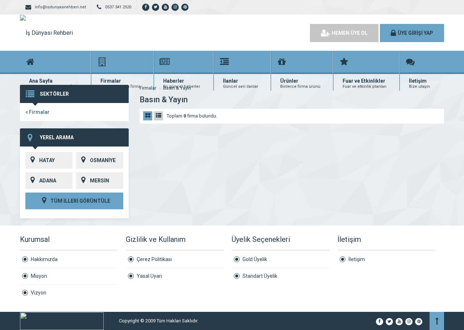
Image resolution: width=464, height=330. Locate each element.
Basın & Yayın (177, 88)
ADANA (47, 180)
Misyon (39, 276)
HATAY (47, 160)
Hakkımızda (44, 259)
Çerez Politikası (154, 259)
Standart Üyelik (260, 276)
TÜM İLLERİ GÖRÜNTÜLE (79, 201)
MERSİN (99, 180)
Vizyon (38, 293)
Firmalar (39, 112)
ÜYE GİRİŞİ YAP (415, 33)
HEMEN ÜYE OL (350, 33)
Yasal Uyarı (149, 276)
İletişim (356, 259)
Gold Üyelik (255, 259)
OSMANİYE (103, 160)
